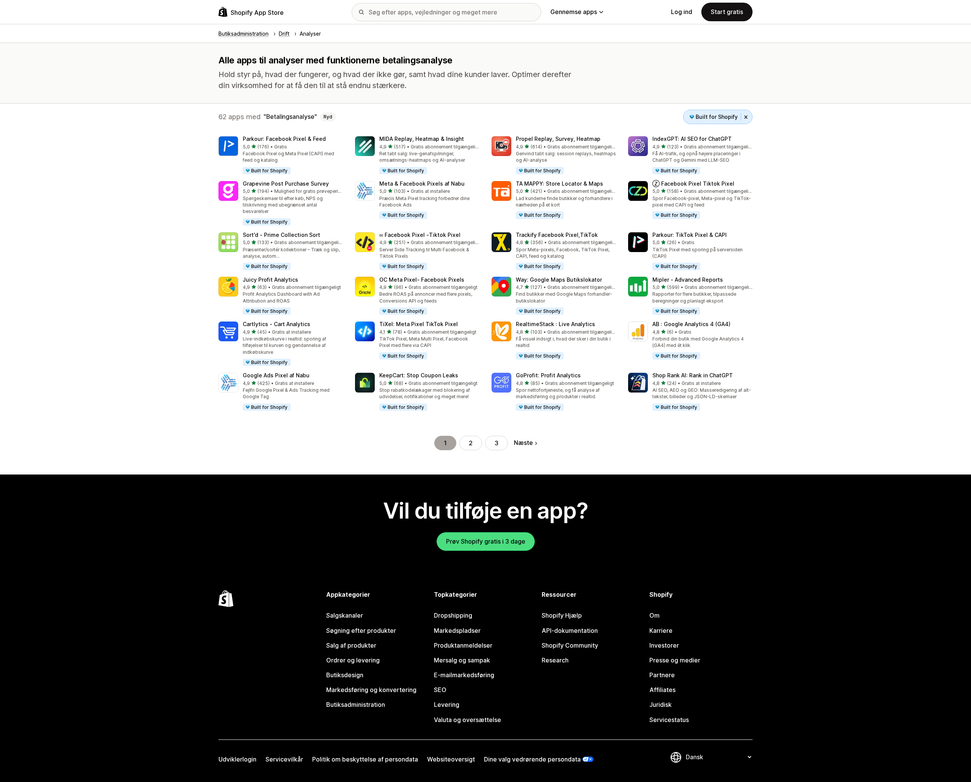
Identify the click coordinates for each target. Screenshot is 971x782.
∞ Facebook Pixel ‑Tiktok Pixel (419, 235)
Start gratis (727, 12)
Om (654, 615)
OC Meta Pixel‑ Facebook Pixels (421, 279)
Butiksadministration (355, 704)
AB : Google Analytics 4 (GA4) (691, 324)
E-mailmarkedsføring (464, 675)
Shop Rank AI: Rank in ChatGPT (692, 375)
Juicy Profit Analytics (270, 279)
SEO (440, 690)
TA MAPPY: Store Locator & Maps (559, 183)
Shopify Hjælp (562, 615)
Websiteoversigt (451, 759)
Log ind (681, 12)
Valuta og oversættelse (467, 720)
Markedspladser (457, 630)
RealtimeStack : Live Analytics (555, 324)
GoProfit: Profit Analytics (548, 375)
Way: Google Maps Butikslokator (559, 279)
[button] (280, 155)
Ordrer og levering (353, 660)
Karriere (660, 630)
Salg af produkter (351, 645)
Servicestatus (669, 720)
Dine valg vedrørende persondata (532, 759)
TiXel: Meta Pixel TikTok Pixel (418, 324)
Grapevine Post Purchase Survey (286, 183)
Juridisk (660, 704)
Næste (523, 442)
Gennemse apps (573, 12)
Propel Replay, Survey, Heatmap (558, 139)
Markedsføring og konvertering (371, 690)
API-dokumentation (570, 630)
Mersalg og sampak (462, 660)
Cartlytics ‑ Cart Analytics (276, 324)
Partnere (662, 675)
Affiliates (662, 690)
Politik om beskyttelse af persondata (365, 759)
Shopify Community (570, 645)
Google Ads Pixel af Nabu (276, 375)
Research (555, 660)
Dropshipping (453, 615)
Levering (446, 704)
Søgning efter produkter (361, 630)
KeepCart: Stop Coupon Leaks (418, 375)
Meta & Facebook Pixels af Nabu (422, 183)
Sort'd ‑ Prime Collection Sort (281, 235)
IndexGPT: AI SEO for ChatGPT (692, 139)
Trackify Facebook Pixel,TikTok (557, 235)
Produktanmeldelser (463, 645)
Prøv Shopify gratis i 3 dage (485, 541)
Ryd (328, 117)
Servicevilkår (284, 759)
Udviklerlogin (237, 759)
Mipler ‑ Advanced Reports (687, 279)
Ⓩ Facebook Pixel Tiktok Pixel (693, 183)
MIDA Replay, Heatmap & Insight (421, 139)
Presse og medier (674, 660)
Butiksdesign (344, 675)
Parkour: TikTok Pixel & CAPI (689, 235)
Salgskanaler (344, 615)
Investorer (664, 645)
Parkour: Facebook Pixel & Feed (284, 139)
